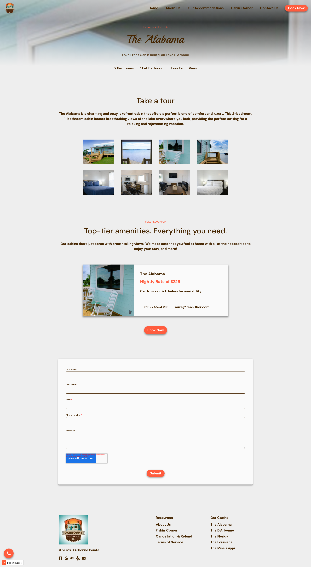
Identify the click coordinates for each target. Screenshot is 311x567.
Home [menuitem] (153, 8)
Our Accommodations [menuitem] (206, 8)
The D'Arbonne (222, 530)
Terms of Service (169, 542)
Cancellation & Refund (174, 536)
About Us (163, 524)
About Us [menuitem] (173, 8)
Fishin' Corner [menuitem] (242, 8)
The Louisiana (221, 542)
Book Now (296, 8)
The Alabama (221, 524)
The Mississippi (222, 548)
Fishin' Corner (167, 530)
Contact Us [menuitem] (269, 8)
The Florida (219, 536)
